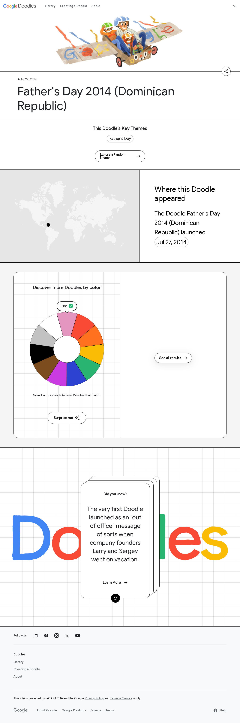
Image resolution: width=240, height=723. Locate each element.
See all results (170, 358)
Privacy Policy (94, 698)
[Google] (21, 710)
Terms (110, 710)
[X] (67, 635)
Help (222, 710)
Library (50, 6)
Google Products (74, 710)
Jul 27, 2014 (171, 242)
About (96, 6)
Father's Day (120, 138)
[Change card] (115, 598)
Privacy (96, 710)
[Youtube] (77, 635)
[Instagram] (56, 635)
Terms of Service (121, 698)
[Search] (234, 6)
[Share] (226, 71)
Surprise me (63, 418)
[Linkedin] (35, 635)
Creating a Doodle (73, 6)
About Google (47, 710)
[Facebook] (46, 635)
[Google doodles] (20, 6)
